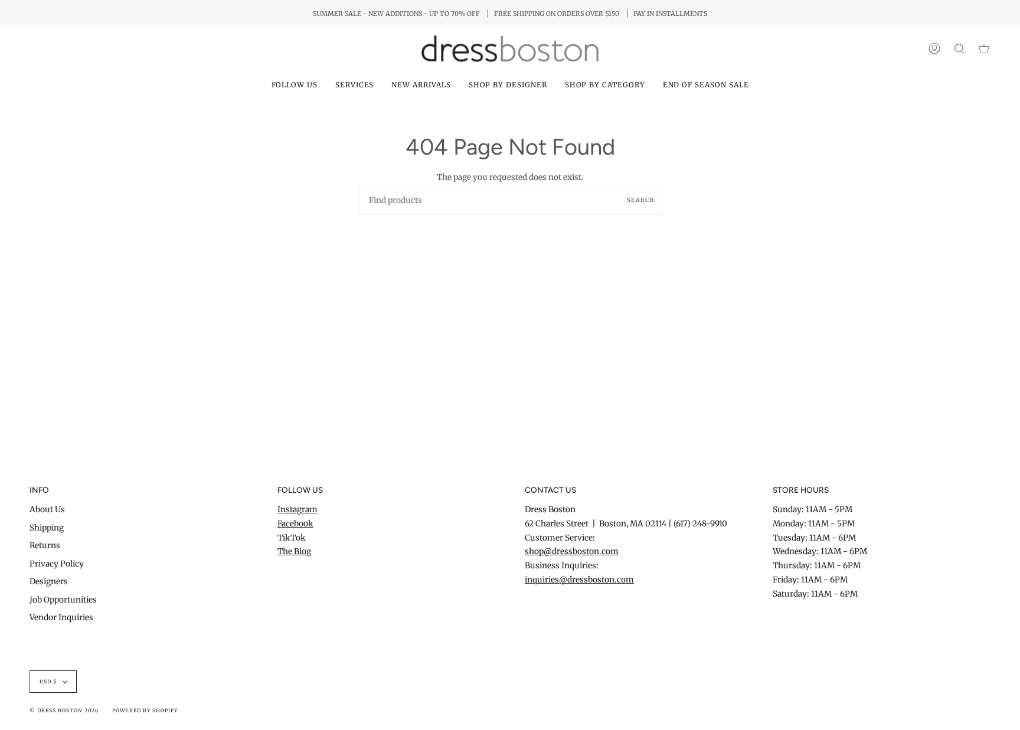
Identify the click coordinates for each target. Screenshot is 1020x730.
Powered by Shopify (144, 710)
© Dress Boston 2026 (64, 710)
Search (641, 200)
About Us (47, 510)
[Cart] (984, 49)
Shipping (47, 528)
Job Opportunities (63, 600)
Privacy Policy (57, 564)
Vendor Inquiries (61, 618)
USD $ (48, 682)
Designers (49, 582)
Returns (45, 546)
